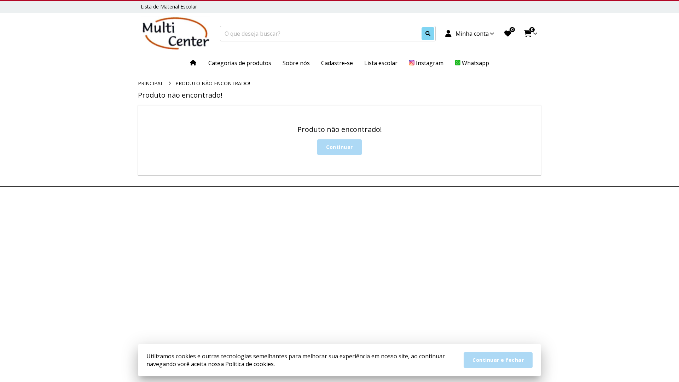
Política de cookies (249, 364)
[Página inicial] (193, 62)
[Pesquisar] (428, 33)
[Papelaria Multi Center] (176, 34)
